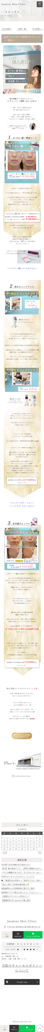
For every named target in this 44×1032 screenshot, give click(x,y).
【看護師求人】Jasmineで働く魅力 (16, 900)
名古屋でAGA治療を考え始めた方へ (16, 864)
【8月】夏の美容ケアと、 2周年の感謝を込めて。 (21, 868)
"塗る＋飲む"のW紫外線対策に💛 (15, 884)
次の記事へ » (37, 29)
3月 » (40, 852)
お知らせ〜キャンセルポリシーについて (17, 876)
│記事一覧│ (22, 29)
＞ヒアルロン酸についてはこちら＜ (22, 268)
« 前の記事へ (6, 29)
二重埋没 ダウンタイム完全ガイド (15, 896)
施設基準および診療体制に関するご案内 (18, 888)
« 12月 (4, 852)
